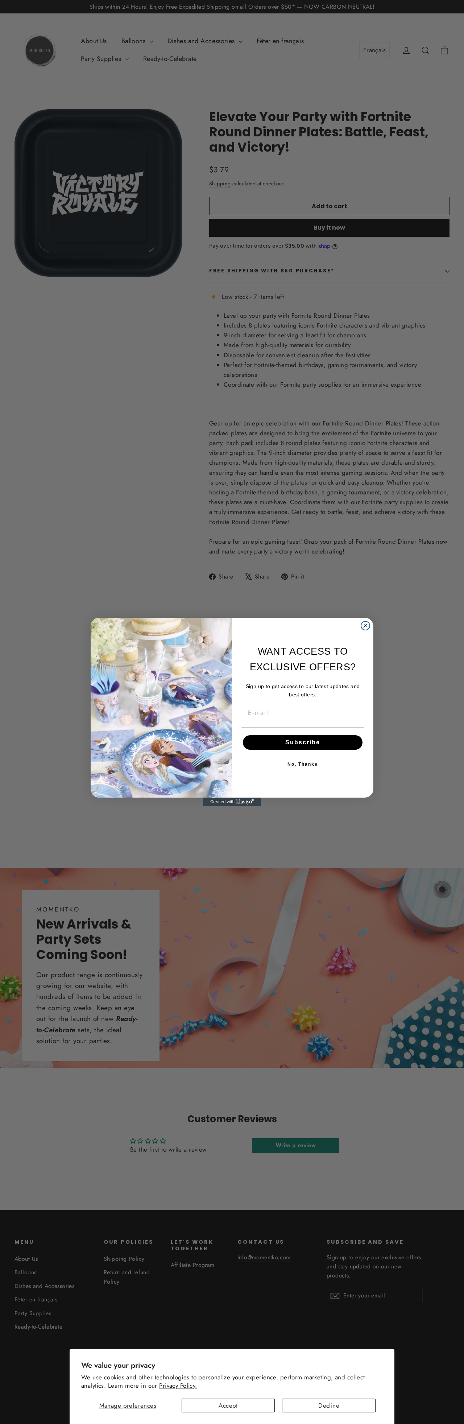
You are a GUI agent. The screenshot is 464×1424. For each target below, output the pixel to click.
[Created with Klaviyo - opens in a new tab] (232, 802)
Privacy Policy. (178, 1385)
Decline (328, 1405)
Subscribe (302, 742)
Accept (228, 1405)
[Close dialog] (365, 625)
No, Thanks (302, 764)
